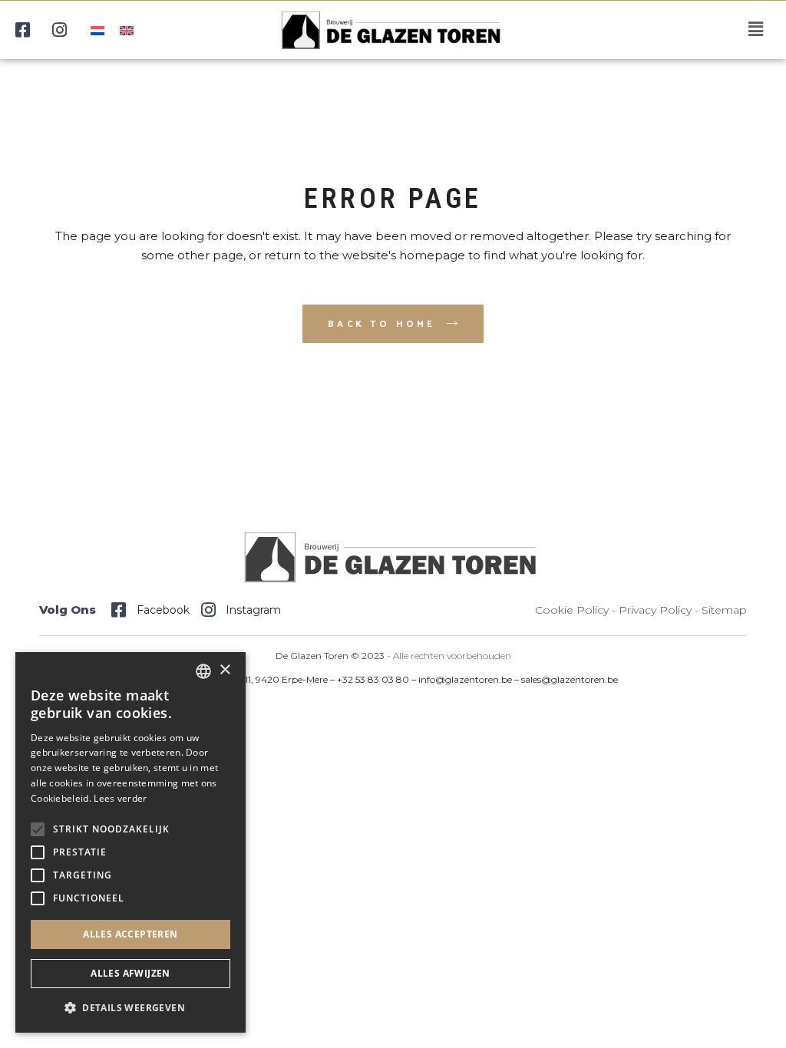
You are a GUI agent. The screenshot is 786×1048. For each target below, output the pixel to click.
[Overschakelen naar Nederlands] (97, 30)
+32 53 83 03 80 (373, 679)
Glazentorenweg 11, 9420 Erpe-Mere (249, 679)
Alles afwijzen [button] (130, 973)
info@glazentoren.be (465, 679)
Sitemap (724, 610)
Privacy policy (655, 610)
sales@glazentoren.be (569, 679)
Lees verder (120, 798)
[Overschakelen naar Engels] (126, 30)
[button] (130, 1007)
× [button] (224, 670)
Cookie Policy (572, 610)
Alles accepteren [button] (130, 934)
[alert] (130, 842)
